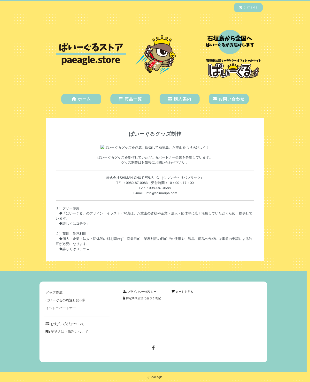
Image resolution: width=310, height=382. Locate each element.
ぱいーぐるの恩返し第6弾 (65, 300)
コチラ (81, 223)
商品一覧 (132, 99)
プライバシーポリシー (141, 291)
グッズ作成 (54, 292)
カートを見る (184, 291)
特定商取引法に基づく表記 (143, 298)
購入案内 (182, 99)
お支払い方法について (66, 324)
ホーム (84, 99)
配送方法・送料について (69, 332)
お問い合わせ (231, 99)
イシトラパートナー (61, 308)
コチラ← (83, 249)
